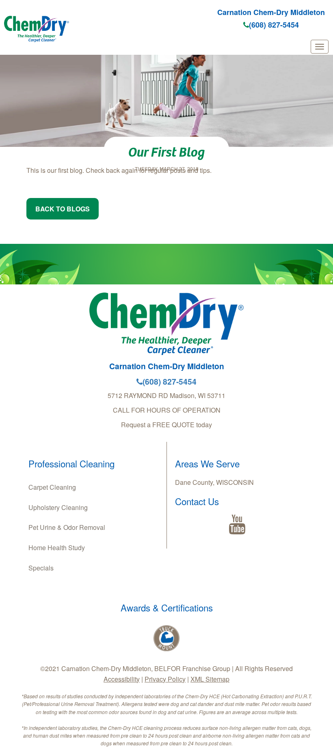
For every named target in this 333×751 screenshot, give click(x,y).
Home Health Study (56, 547)
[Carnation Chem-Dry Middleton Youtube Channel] (237, 524)
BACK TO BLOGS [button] (62, 208)
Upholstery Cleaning (58, 507)
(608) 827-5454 (274, 24)
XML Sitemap (209, 679)
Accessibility (122, 679)
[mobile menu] (320, 47)
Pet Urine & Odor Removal (66, 527)
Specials (41, 567)
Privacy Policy (165, 679)
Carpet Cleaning (52, 487)
